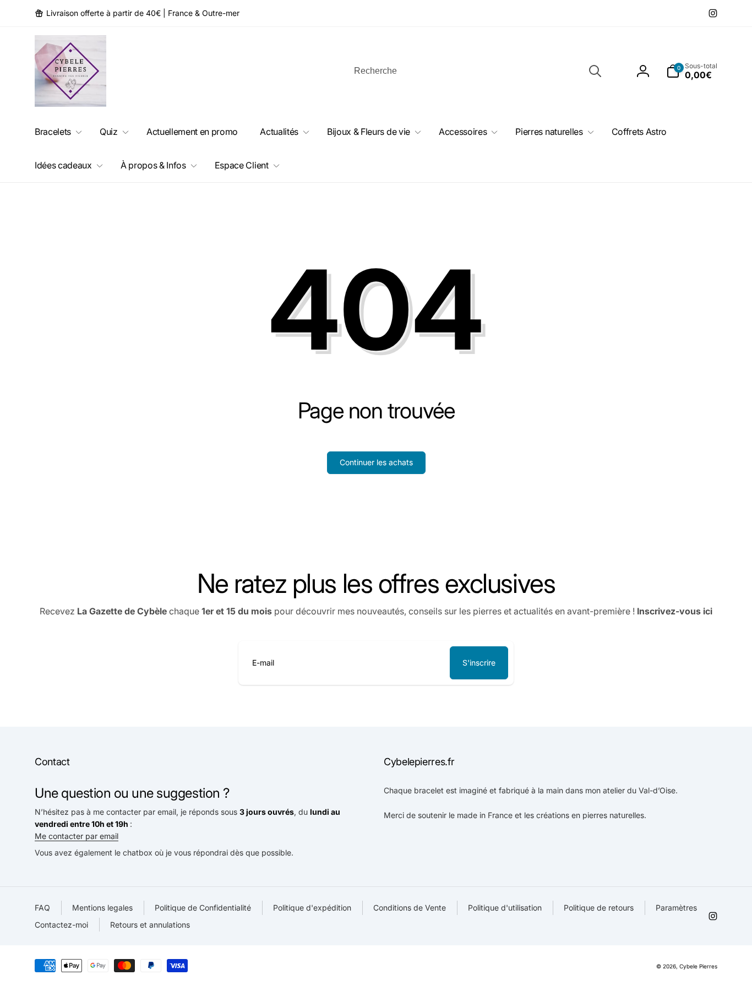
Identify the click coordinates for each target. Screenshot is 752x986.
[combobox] (476, 71)
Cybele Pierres (698, 966)
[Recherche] (595, 71)
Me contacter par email (76, 836)
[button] (691, 71)
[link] (137, 13)
